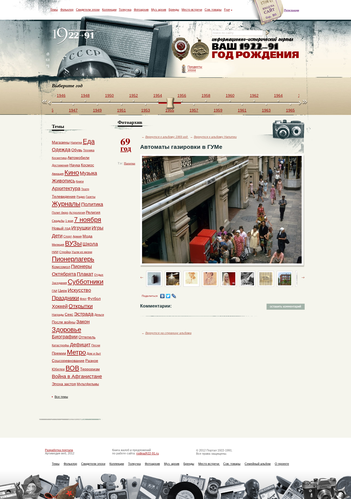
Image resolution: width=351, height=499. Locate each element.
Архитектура (66, 188)
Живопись (63, 181)
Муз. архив (158, 9)
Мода (87, 236)
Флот (83, 298)
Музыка (88, 173)
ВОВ (72, 368)
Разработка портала (59, 450)
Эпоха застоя (64, 384)
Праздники (65, 298)
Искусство (79, 290)
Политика (92, 204)
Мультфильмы (88, 384)
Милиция (58, 244)
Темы (54, 9)
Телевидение (64, 196)
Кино (71, 172)
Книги (80, 181)
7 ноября (87, 219)
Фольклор (66, 9)
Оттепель (86, 337)
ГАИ (54, 290)
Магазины (61, 142)
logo (74, 36)
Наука (74, 165)
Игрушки (81, 228)
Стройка (65, 252)
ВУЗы (73, 243)
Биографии (65, 337)
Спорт (67, 236)
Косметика (59, 157)
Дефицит (80, 344)
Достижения (60, 165)
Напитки (129, 163)
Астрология (77, 212)
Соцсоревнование (68, 360)
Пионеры (81, 266)
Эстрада (84, 314)
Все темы (61, 396)
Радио (81, 196)
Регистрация (291, 10)
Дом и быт (94, 353)
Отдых (98, 274)
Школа (90, 244)
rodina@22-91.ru (147, 453)
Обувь (76, 150)
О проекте (282, 463)
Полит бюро (60, 212)
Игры (97, 228)
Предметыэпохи (195, 68)
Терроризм (90, 369)
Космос (87, 165)
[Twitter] (168, 296)
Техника (88, 150)
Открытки (81, 306)
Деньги (99, 314)
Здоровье (66, 329)
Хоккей (60, 306)
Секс (69, 314)
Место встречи (192, 9)
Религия (93, 212)
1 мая (69, 220)
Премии (59, 353)
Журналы (66, 203)
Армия (77, 236)
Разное (91, 360)
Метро (76, 352)
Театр (85, 189)
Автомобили (78, 157)
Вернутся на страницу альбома (168, 333)
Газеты (90, 196)
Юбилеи (58, 369)
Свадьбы (58, 220)
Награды (58, 314)
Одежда (61, 149)
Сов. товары (213, 9)
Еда (89, 141)
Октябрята (64, 274)
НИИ (55, 252)
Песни (95, 345)
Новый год (61, 228)
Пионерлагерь (73, 259)
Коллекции (109, 9)
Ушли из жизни (82, 252)
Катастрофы (60, 345)
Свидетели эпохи (88, 9)
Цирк (62, 290)
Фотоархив (141, 9)
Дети (57, 236)
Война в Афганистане (77, 376)
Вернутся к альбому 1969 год (166, 136)
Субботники (85, 281)
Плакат (85, 274)
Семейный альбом (258, 463)
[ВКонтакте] (162, 296)
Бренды (174, 9)
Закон (83, 321)
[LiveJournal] (174, 296)
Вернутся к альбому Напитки (215, 136)
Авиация (58, 173)
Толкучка (125, 9)
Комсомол (61, 267)
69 (125, 144)
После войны (63, 322)
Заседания (59, 283)
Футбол (94, 298)
